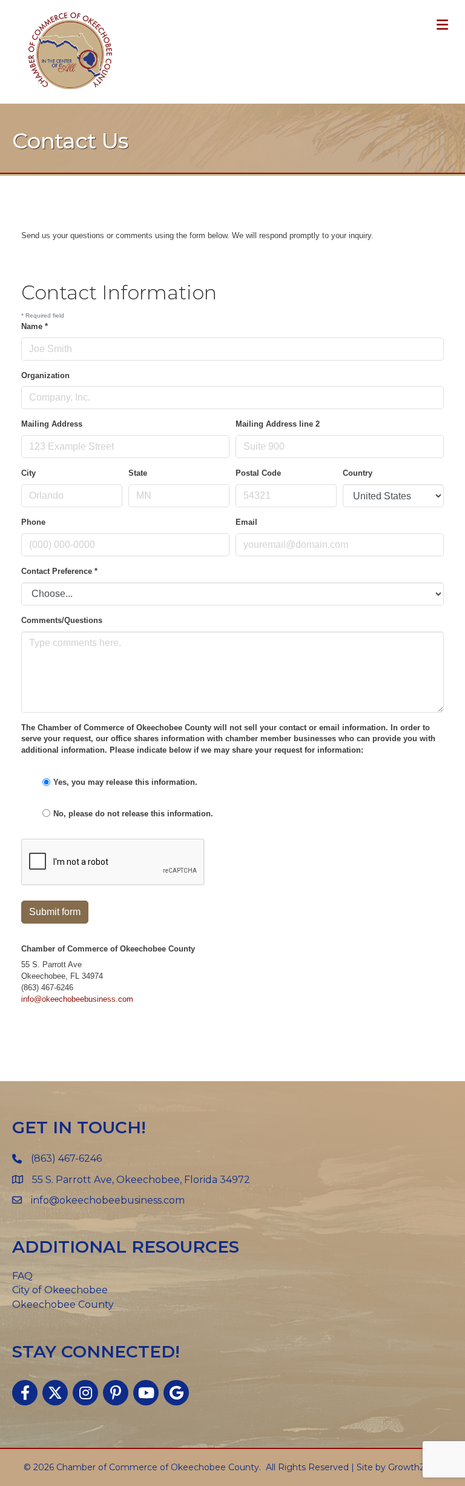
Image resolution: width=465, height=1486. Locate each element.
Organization (45, 375)
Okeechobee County (63, 1304)
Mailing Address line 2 (278, 423)
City (28, 473)
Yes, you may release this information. (125, 782)
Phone (33, 522)
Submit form (55, 912)
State (137, 473)
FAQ (22, 1276)
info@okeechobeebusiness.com (77, 999)
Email (246, 522)
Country (357, 473)
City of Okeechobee (60, 1290)
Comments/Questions (61, 620)
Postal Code (258, 473)
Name (34, 326)
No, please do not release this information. (133, 813)
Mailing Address (51, 423)
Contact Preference (59, 571)
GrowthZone (415, 1467)
